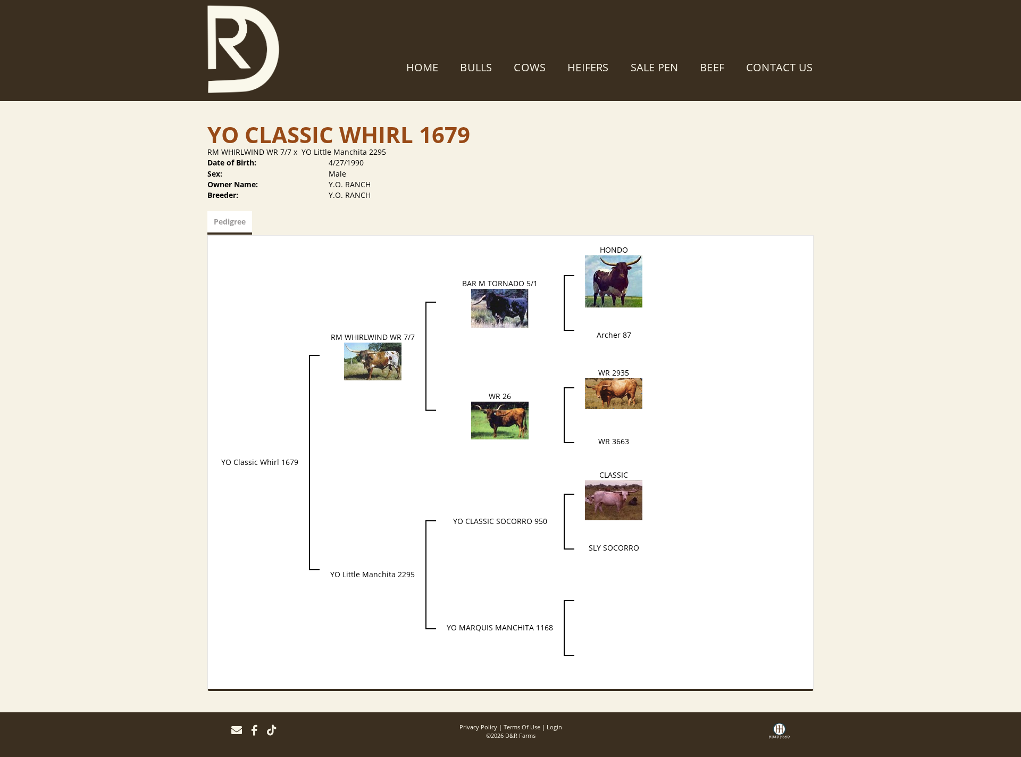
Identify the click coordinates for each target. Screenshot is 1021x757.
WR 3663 (613, 441)
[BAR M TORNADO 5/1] (500, 307)
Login (554, 727)
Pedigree (230, 222)
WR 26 (500, 396)
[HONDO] (613, 281)
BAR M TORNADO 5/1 (500, 283)
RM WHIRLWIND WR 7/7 (249, 152)
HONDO (614, 250)
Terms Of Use (522, 727)
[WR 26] (500, 419)
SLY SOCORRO (614, 548)
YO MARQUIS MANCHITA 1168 (500, 627)
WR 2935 (613, 373)
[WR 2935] (613, 393)
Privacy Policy (478, 727)
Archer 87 (614, 335)
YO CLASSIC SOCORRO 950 (500, 521)
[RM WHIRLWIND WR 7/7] (372, 360)
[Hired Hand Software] (779, 734)
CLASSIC (613, 475)
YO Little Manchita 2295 (344, 152)
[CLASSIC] (613, 499)
